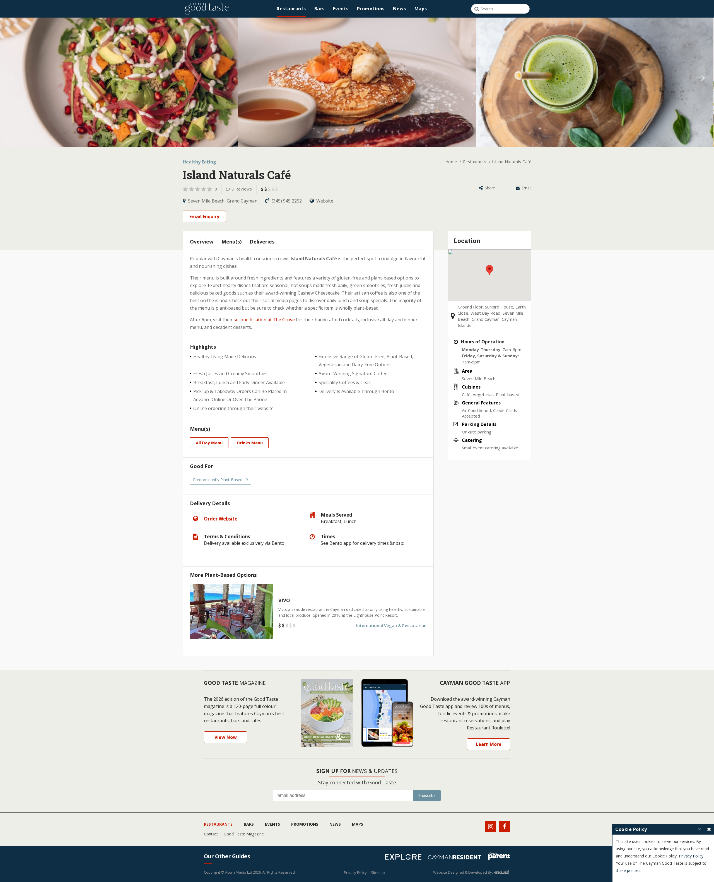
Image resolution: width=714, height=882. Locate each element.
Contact (211, 834)
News (399, 9)
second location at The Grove (264, 320)
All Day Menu (209, 442)
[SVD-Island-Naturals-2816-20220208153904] (595, 97)
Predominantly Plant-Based (217, 479)
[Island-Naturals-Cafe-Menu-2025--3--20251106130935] (119, 97)
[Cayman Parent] (499, 856)
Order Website (220, 518)
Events (341, 9)
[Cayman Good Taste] (206, 8)
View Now (225, 737)
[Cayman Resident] (457, 858)
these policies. (628, 870)
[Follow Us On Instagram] (490, 826)
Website (324, 201)
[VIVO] (231, 611)
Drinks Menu (250, 442)
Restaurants (291, 9)
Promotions (371, 9)
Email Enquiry (204, 216)
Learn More (488, 744)
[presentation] (13, 78)
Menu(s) (231, 241)
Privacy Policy (355, 872)
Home (452, 161)
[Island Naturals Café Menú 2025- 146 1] (357, 97)
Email (525, 188)
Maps (420, 9)
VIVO (284, 600)
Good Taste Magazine (244, 834)
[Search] (476, 8)
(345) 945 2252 (287, 201)
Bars (319, 9)
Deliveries (262, 241)
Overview (201, 241)
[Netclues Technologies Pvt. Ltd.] (502, 872)
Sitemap (378, 872)
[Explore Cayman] (405, 857)
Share (489, 188)
